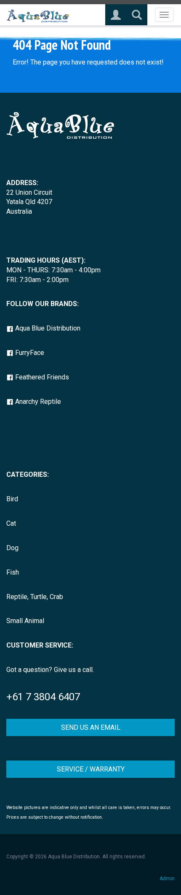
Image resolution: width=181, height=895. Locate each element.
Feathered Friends (41, 377)
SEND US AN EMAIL (90, 727)
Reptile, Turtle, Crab (34, 597)
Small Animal (25, 621)
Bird (12, 499)
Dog (12, 548)
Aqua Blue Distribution (46, 328)
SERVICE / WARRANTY (91, 769)
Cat (11, 523)
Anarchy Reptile (37, 402)
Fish (12, 572)
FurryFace (28, 353)
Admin (167, 879)
